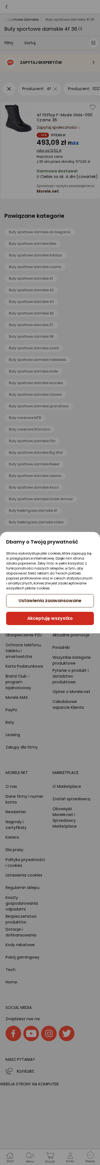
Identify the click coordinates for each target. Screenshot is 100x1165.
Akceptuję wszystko (50, 618)
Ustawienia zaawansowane (50, 600)
